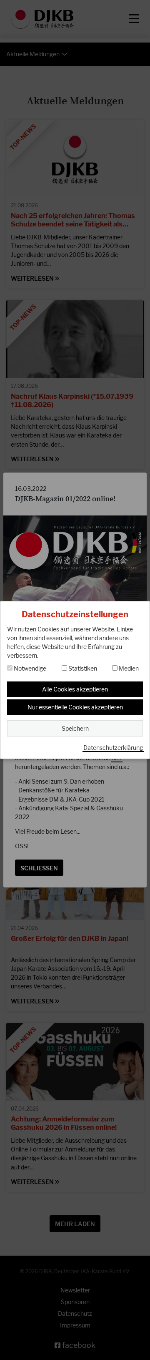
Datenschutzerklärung (113, 747)
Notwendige (29, 668)
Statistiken (82, 668)
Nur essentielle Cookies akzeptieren (75, 707)
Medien (128, 668)
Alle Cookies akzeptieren (75, 689)
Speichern (75, 728)
